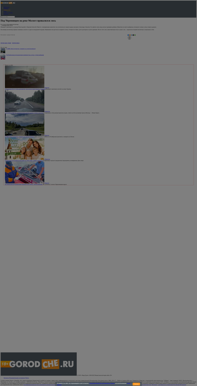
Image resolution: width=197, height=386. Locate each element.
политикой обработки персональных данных (102, 383)
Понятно (136, 384)
